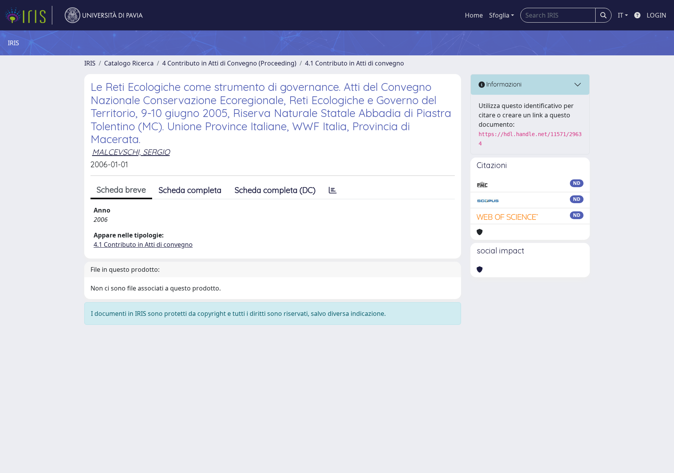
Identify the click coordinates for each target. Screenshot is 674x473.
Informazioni (503, 84)
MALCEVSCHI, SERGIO (131, 152)
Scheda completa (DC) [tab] (275, 190)
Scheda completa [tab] (190, 190)
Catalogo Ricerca (129, 63)
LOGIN (656, 15)
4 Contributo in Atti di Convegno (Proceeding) (229, 63)
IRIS (90, 63)
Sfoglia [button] (499, 15)
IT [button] (620, 15)
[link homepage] (28, 15)
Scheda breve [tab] (121, 190)
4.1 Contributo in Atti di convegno (354, 63)
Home (474, 15)
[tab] (332, 190)
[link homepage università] (104, 15)
